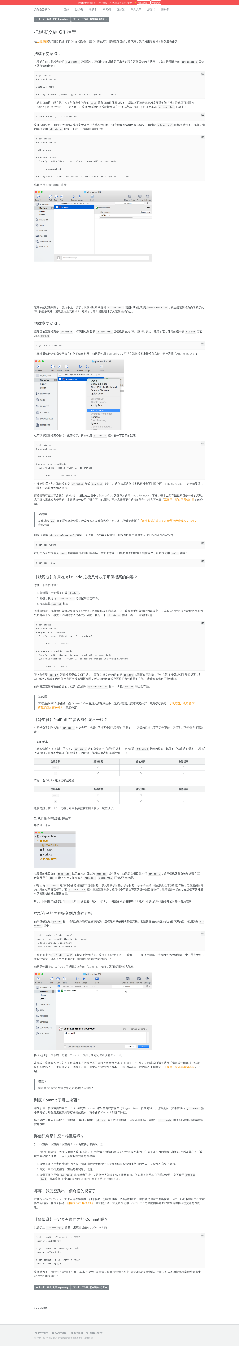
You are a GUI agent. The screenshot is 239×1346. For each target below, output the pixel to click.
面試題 (121, 9)
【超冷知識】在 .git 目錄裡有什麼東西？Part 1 (167, 520)
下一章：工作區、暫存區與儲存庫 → (90, 19)
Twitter (42, 1333)
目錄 (66, 9)
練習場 (151, 9)
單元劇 (107, 9)
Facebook (60, 1333)
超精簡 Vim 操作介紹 (80, 1203)
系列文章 (136, 9)
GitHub (78, 1333)
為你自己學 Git (42, 9)
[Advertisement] (119, 282)
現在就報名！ (144, 2)
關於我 (165, 9)
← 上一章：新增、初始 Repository (52, 19)
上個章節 (42, 41)
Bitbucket (95, 1333)
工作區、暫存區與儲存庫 (179, 499)
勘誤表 (79, 9)
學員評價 (156, 2)
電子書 (93, 9)
